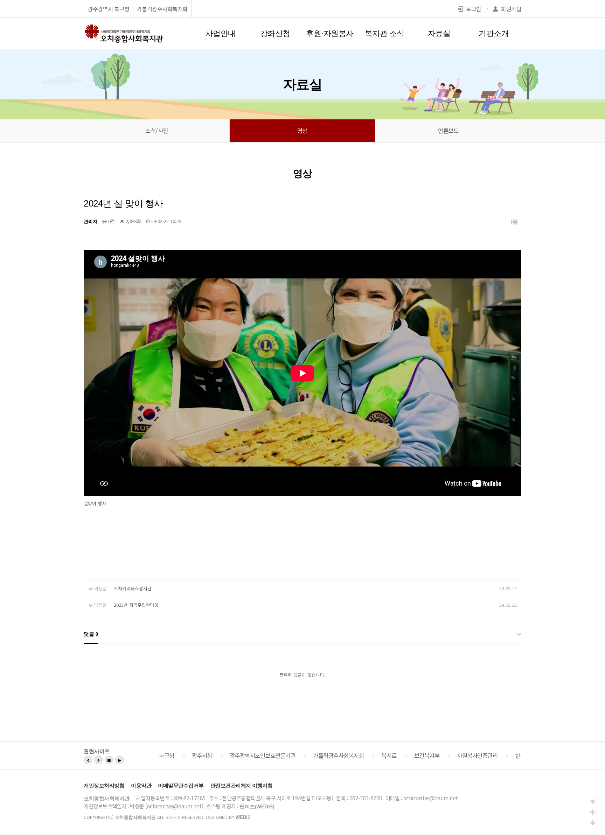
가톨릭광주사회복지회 (162, 9)
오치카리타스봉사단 (133, 588)
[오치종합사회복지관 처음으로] (124, 27)
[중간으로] (592, 812)
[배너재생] (119, 760)
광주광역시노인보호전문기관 (263, 755)
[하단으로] (592, 822)
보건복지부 (427, 755)
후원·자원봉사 (330, 33)
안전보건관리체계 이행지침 (241, 785)
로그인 (473, 9)
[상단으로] (592, 801)
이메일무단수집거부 (181, 785)
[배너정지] (109, 760)
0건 (111, 221)
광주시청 (202, 755)
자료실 (439, 33)
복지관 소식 (384, 33)
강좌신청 (275, 33)
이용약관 (141, 785)
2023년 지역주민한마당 (136, 604)
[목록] (514, 222)
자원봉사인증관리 (477, 755)
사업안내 (221, 33)
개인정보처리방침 (104, 785)
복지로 (389, 755)
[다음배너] (98, 760)
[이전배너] (88, 760)
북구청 (166, 755)
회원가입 (511, 9)
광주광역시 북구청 (109, 9)
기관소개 (494, 33)
